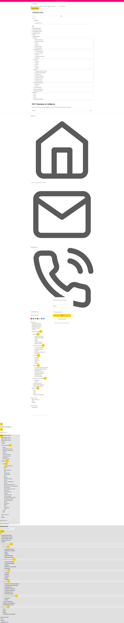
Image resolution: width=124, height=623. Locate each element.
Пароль (54, 306)
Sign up (67, 322)
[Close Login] (1, 424)
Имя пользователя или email (59, 300)
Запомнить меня (58, 312)
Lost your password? (62, 318)
